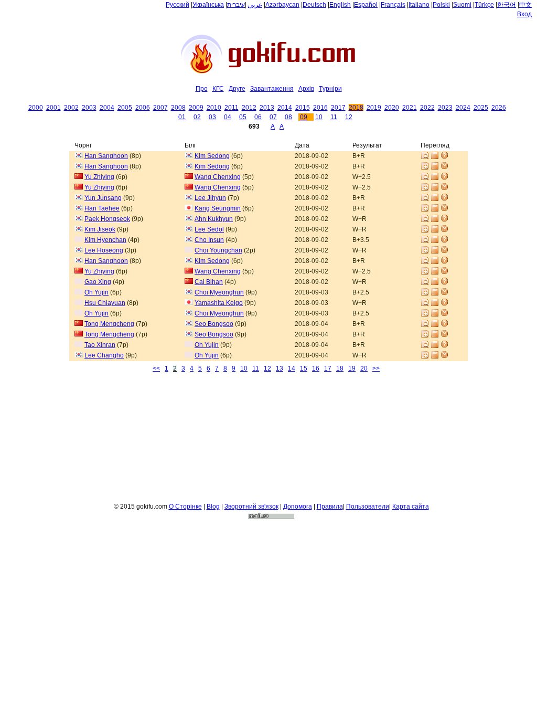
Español (366, 4)
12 (348, 117)
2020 (391, 107)
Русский (177, 4)
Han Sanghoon (106, 156)
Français (393, 4)
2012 (249, 107)
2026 (498, 107)
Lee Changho (104, 355)
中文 (525, 4)
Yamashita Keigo (219, 303)
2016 (320, 107)
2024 (463, 107)
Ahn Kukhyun (214, 219)
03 (212, 117)
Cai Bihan (209, 282)
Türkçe (484, 4)
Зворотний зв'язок (251, 506)
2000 (35, 107)
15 (303, 368)
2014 (284, 107)
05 (242, 117)
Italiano (419, 4)
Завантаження (272, 88)
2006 (142, 107)
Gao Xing (97, 282)
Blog (213, 506)
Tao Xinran (99, 345)
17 (327, 368)
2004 (107, 107)
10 (319, 117)
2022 (427, 107)
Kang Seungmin (218, 208)
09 (303, 117)
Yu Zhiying (99, 177)
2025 (481, 107)
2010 (214, 107)
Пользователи (367, 506)
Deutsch (314, 4)
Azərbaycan (282, 4)
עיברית (236, 4)
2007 (160, 107)
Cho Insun (209, 240)
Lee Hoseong (103, 250)
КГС (218, 88)
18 (339, 368)
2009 (196, 107)
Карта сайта (410, 506)
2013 (267, 107)
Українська (208, 4)
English (340, 4)
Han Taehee (102, 208)
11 (333, 117)
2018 (356, 107)
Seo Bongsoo (214, 324)
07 (273, 117)
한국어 (506, 4)
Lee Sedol (209, 229)
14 (291, 368)
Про (202, 88)
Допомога (297, 506)
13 (279, 368)
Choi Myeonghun (219, 292)
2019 (374, 107)
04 (227, 117)
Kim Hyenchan (105, 240)
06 (258, 117)
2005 (124, 107)
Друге (237, 88)
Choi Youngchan (218, 250)
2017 (338, 107)
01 (182, 117)
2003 (89, 107)
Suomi (462, 4)
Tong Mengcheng (109, 324)
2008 (178, 107)
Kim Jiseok (99, 229)
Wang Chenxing (218, 177)
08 (288, 117)
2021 (409, 107)
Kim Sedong (212, 156)
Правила (330, 506)
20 (364, 368)
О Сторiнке (185, 506)
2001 (53, 107)
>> (376, 368)
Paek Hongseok (107, 219)
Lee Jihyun (210, 198)
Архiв (306, 88)
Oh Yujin (96, 292)
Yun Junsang (103, 198)
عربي (255, 4)
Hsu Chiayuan (104, 303)
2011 (231, 107)
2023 (445, 107)
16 (315, 368)
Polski (441, 4)
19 (352, 368)
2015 (302, 107)
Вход (524, 14)
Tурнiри (330, 88)
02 (197, 117)
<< (156, 368)
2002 (71, 107)
